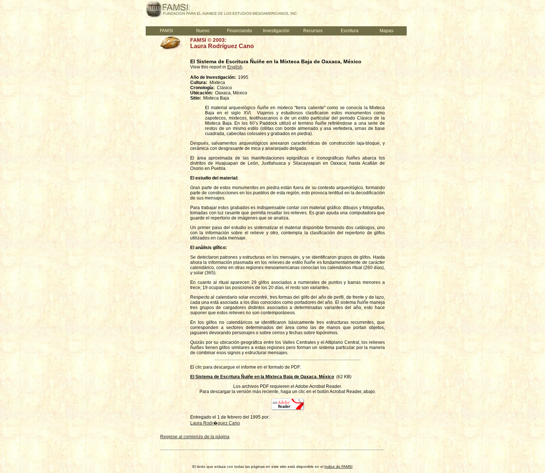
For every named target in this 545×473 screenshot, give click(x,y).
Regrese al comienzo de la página (194, 436)
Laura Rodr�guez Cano (215, 423)
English (234, 67)
